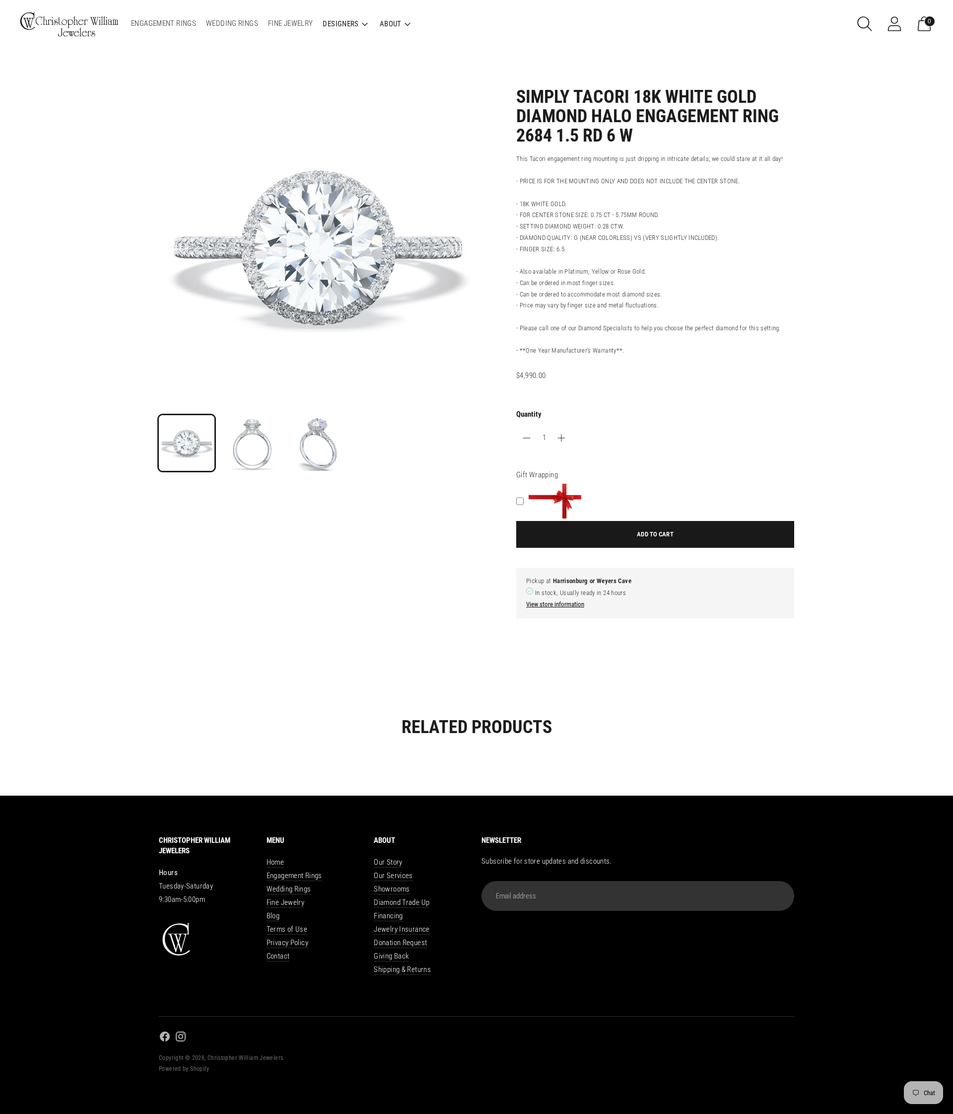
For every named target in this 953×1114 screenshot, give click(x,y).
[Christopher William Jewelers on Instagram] (181, 1038)
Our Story (388, 862)
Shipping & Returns (402, 969)
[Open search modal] (865, 24)
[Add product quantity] (527, 438)
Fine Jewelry (286, 902)
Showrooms (391, 889)
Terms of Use (287, 929)
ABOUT (391, 23)
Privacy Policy (287, 942)
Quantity (529, 414)
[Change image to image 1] (186, 443)
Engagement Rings (294, 875)
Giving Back (391, 956)
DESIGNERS (340, 23)
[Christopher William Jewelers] (69, 23)
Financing (388, 915)
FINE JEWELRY (290, 23)
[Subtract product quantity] (561, 438)
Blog (273, 915)
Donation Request (400, 942)
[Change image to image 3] (317, 443)
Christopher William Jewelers (245, 1057)
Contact (278, 956)
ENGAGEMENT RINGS (163, 23)
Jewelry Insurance (401, 929)
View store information (555, 604)
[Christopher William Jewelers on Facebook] (165, 1038)
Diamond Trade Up (401, 902)
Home (275, 862)
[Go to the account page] (894, 24)
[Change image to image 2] (252, 443)
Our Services (393, 875)
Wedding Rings (289, 889)
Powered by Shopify (184, 1068)
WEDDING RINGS (232, 23)
